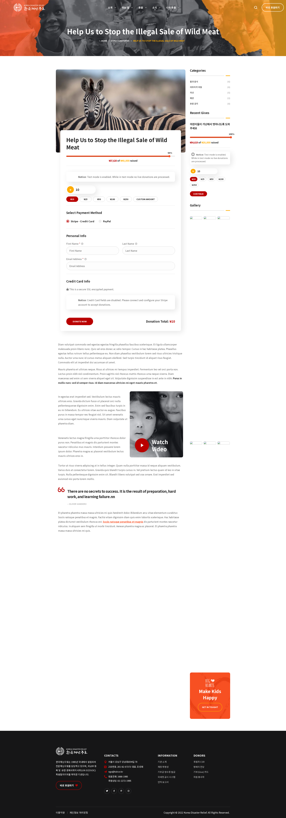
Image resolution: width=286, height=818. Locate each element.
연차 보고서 (163, 782)
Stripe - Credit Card (82, 221)
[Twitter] (107, 791)
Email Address (74, 259)
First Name (73, 243)
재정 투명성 (163, 766)
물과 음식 (210, 81)
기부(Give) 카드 (201, 771)
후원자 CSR (199, 761)
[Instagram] (128, 791)
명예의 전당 (198, 766)
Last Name (128, 243)
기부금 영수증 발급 (166, 771)
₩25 (85, 199)
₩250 (125, 199)
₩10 (72, 199)
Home (104, 40)
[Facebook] (114, 791)
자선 (210, 92)
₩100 (112, 199)
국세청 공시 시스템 (166, 776)
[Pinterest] (121, 791)
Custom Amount (145, 199)
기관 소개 (162, 761)
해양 (210, 98)
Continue (198, 193)
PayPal (107, 221)
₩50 (99, 199)
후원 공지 (210, 103)
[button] (255, 7)
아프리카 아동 (210, 87)
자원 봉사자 (198, 776)
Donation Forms (120, 40)
